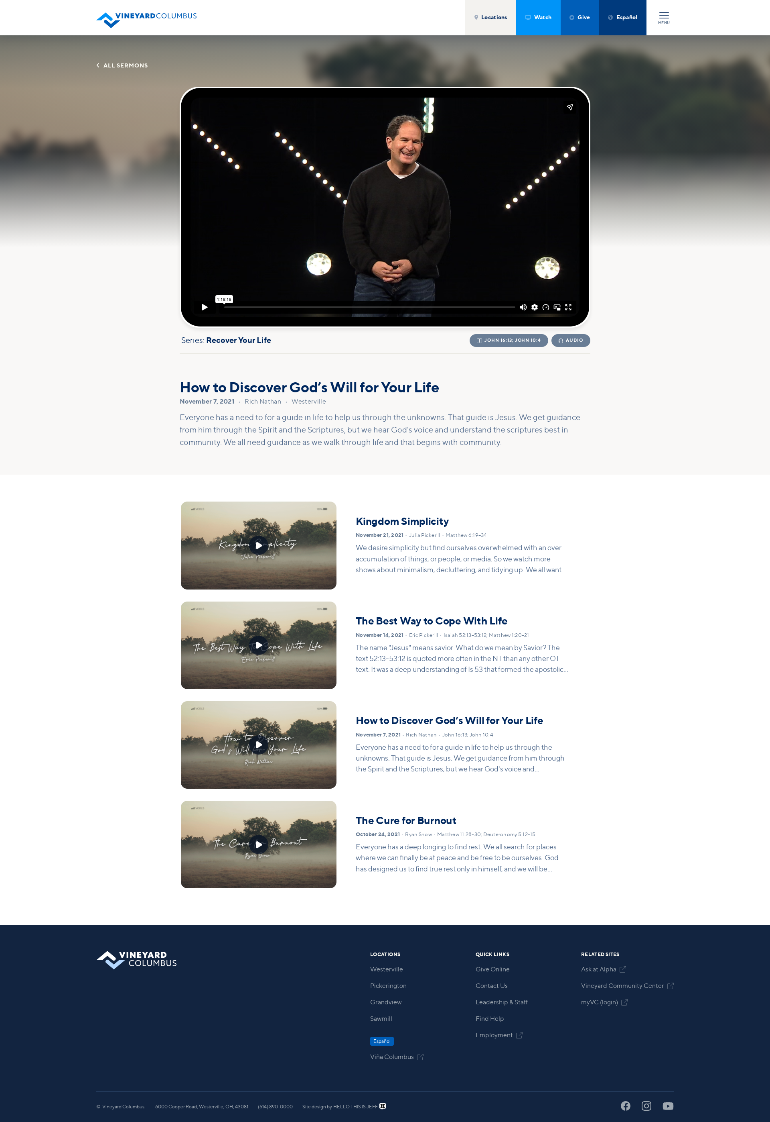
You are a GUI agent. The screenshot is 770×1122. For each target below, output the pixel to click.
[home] (146, 17)
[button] (490, 17)
